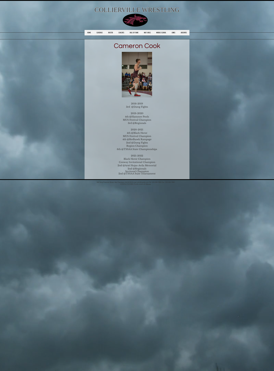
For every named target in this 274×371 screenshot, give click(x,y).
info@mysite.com (143, 182)
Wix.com (148, 184)
